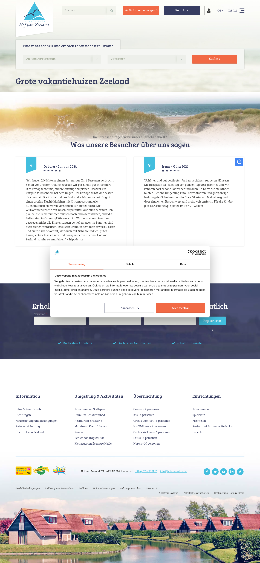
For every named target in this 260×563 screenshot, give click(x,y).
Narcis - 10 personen (146, 443)
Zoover (240, 471)
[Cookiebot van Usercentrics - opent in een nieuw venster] (190, 252)
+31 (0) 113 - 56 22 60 (146, 471)
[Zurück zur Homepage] (34, 15)
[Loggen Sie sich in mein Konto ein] (208, 10)
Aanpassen (127, 307)
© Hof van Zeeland (168, 493)
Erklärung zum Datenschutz (59, 488)
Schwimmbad (201, 409)
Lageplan (198, 432)
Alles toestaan (180, 307)
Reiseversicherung (28, 426)
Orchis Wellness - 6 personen (151, 432)
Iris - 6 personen (143, 415)
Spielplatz (198, 415)
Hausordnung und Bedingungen (36, 421)
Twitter (215, 471)
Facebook (207, 471)
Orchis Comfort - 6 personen (151, 421)
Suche (213, 59)
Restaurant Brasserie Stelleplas (212, 426)
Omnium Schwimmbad (89, 415)
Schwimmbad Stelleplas (89, 409)
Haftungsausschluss (130, 488)
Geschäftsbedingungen (28, 488)
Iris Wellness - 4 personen (149, 426)
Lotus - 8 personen (145, 438)
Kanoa (78, 432)
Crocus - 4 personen (146, 409)
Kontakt (180, 10)
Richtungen (23, 415)
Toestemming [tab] (76, 264)
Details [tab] (130, 264)
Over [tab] (183, 264)
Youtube (223, 471)
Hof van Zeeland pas (104, 488)
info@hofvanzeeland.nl (173, 471)
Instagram (232, 471)
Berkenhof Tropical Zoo (89, 438)
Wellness (83, 488)
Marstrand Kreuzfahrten (90, 426)
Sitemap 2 (151, 488)
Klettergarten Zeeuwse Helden (93, 443)
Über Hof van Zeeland (30, 432)
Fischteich (199, 421)
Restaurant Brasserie (88, 421)
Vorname (40, 314)
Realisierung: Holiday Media (229, 493)
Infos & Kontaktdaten (29, 409)
